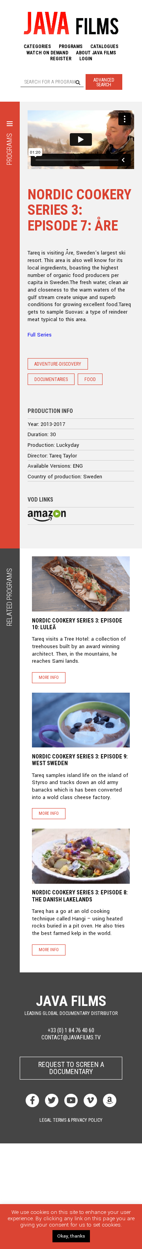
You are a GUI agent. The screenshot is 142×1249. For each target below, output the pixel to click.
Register (60, 58)
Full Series (40, 334)
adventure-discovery (57, 364)
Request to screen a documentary (71, 1068)
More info (49, 677)
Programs (70, 46)
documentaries (51, 379)
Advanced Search (103, 82)
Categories (37, 46)
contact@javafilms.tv (71, 1037)
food (90, 379)
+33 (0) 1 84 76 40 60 (71, 1030)
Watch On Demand (47, 53)
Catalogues (104, 46)
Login (85, 58)
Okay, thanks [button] (71, 1236)
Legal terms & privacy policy (71, 1120)
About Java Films (96, 53)
